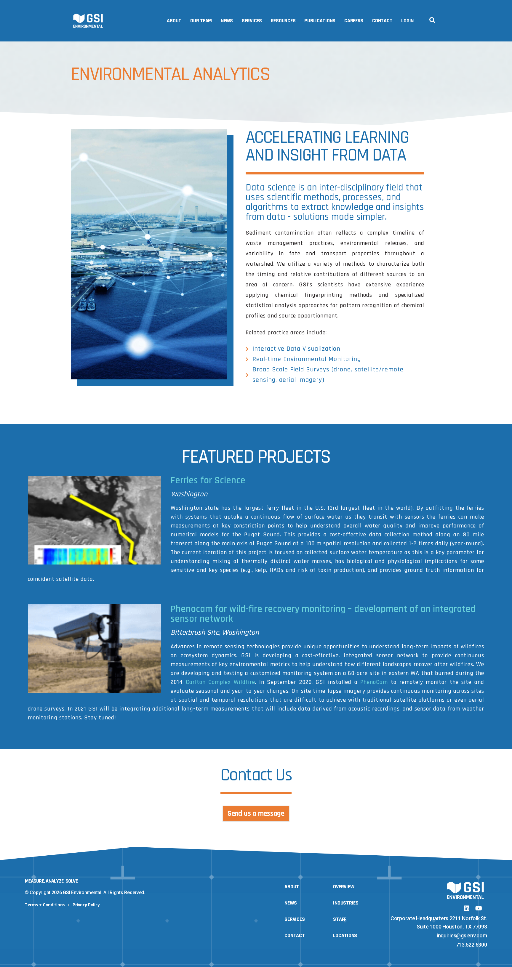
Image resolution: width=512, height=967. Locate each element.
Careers (353, 20)
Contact (382, 20)
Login (407, 20)
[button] (432, 20)
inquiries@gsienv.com (462, 935)
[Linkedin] (466, 908)
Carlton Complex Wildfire (220, 682)
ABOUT (174, 20)
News (227, 20)
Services (252, 20)
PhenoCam (374, 682)
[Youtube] (478, 908)
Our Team (201, 20)
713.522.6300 (471, 945)
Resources (283, 20)
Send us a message (256, 813)
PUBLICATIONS (319, 20)
